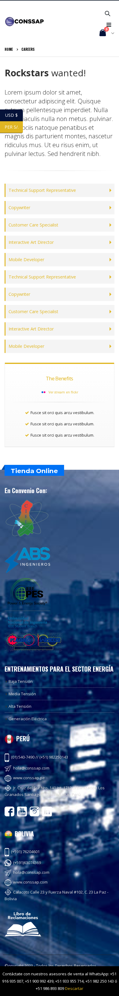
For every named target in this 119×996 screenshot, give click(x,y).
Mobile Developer (26, 259)
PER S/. (14, 127)
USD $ (14, 115)
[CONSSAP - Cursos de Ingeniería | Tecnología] (24, 21)
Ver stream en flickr (63, 392)
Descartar (74, 988)
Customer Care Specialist (33, 225)
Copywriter (19, 207)
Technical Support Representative (42, 190)
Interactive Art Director (31, 242)
